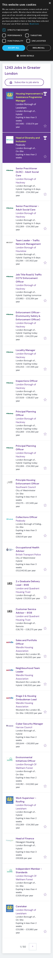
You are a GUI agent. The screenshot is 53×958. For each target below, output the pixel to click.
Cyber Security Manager (29, 723)
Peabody (20, 144)
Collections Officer (26, 517)
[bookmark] (45, 126)
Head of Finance (25, 838)
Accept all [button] (13, 48)
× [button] (50, 3)
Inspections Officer (27, 380)
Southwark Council (26, 487)
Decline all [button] (39, 48)
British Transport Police (28, 554)
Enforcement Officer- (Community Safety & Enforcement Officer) (28, 316)
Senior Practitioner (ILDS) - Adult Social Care (27, 172)
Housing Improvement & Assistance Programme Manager (29, 97)
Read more (34, 24)
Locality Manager (25, 350)
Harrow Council (24, 727)
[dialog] (26, 30)
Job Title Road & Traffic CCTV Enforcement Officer (29, 278)
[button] (26, 55)
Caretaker (21, 906)
